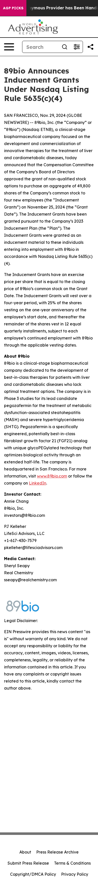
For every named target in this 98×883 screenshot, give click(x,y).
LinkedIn (37, 483)
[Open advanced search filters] (77, 47)
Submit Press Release (28, 863)
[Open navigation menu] (9, 47)
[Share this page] (90, 47)
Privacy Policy (74, 874)
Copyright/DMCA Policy (33, 874)
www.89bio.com (52, 476)
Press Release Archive (57, 852)
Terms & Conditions (72, 863)
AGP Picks (13, 8)
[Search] (65, 47)
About (25, 852)
